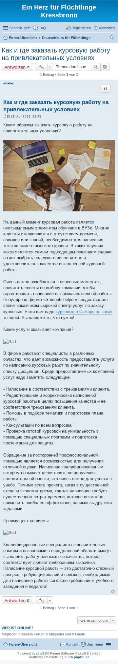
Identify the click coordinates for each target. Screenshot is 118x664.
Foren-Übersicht (23, 644)
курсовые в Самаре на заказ (84, 311)
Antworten (15, 67)
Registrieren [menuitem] (81, 28)
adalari (8, 83)
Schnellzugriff (19, 28)
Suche (96, 67)
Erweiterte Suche (105, 67)
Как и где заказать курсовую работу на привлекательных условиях (56, 54)
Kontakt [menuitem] (72, 644)
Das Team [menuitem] (95, 644)
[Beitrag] (5, 116)
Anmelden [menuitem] (107, 28)
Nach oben (113, 591)
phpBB (41, 653)
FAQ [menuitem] (42, 28)
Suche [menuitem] (113, 38)
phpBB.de (81, 657)
